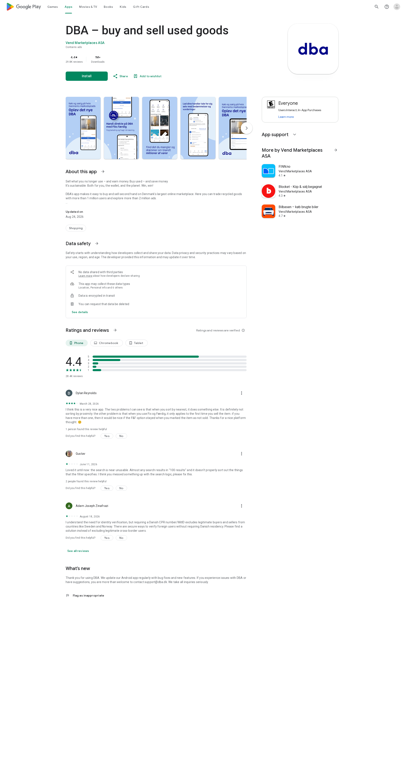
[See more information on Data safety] (97, 243)
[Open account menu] (397, 7)
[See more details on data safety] (80, 312)
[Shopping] (76, 228)
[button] (83, 128)
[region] (150, 59)
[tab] (52, 6)
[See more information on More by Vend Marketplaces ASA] (336, 150)
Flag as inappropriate (85, 595)
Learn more (85, 275)
